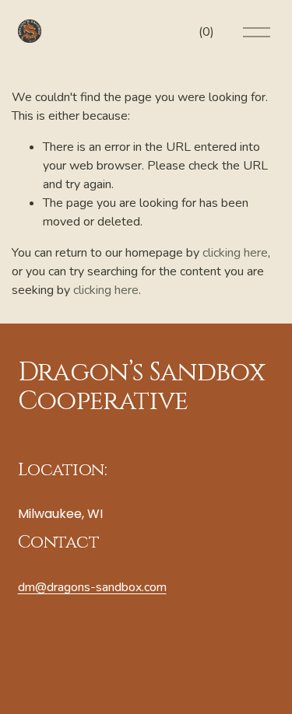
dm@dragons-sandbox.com (92, 587)
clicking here (235, 252)
